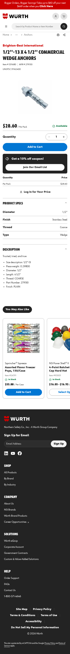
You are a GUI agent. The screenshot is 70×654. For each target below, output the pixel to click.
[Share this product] (64, 35)
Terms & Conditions (22, 615)
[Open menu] (6, 26)
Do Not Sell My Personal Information (35, 627)
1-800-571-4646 (12, 596)
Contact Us (10, 590)
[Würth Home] (15, 16)
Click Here (46, 6)
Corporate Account (14, 547)
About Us (9, 503)
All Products (10, 472)
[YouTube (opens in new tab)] (13, 453)
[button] (35, 97)
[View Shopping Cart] (63, 16)
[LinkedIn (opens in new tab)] (6, 453)
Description (11, 249)
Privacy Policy (42, 609)
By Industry (10, 484)
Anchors (28, 35)
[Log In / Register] (55, 16)
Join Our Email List (35, 167)
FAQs (7, 584)
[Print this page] (58, 35)
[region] (35, 4)
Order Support (11, 578)
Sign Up (59, 443)
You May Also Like (17, 309)
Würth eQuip (11, 541)
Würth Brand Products (15, 516)
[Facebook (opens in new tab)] (20, 453)
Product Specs (13, 203)
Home (6, 35)
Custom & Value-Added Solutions (21, 559)
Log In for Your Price (37, 192)
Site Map (21, 609)
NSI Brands (10, 509)
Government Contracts (16, 553)
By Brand (9, 478)
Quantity (9, 136)
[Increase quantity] (63, 137)
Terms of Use (49, 615)
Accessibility (33, 621)
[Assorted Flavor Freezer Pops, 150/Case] (23, 338)
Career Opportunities (15, 522)
